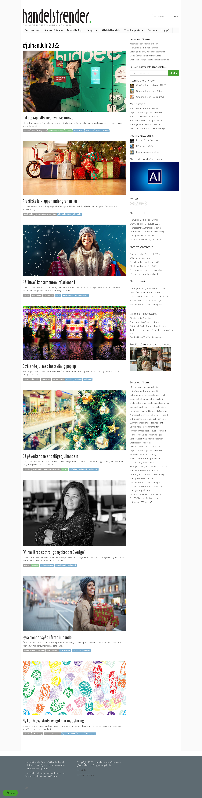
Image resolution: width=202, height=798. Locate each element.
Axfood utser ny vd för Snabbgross (146, 304)
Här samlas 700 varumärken (143, 502)
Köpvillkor (82, 770)
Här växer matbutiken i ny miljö (144, 47)
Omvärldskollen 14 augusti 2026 (151, 85)
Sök (176, 16)
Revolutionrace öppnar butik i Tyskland (148, 430)
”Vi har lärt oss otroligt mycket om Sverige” (54, 552)
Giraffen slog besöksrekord (142, 462)
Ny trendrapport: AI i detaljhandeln (149, 159)
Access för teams (53, 30)
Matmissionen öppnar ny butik (144, 43)
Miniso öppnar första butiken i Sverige (147, 128)
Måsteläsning (74, 30)
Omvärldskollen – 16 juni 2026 (150, 96)
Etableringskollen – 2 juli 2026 (143, 266)
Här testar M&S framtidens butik (145, 116)
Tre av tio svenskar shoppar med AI (146, 120)
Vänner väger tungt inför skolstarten (146, 438)
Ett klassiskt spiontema (147, 140)
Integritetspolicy (85, 774)
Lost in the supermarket (147, 151)
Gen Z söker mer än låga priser (144, 498)
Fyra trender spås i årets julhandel (48, 637)
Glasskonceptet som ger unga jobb (146, 270)
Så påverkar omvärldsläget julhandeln (50, 456)
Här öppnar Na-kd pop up (142, 235)
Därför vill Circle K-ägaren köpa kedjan (148, 326)
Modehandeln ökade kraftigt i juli (145, 454)
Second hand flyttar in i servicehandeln (148, 406)
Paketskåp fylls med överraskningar (49, 117)
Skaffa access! (32, 30)
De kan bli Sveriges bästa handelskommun (149, 59)
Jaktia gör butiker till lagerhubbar (145, 458)
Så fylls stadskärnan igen (141, 318)
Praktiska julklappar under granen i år (50, 201)
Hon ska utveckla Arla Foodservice (146, 486)
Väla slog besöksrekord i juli (142, 258)
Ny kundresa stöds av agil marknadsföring (53, 720)
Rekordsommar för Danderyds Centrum (149, 410)
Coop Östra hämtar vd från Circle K (146, 55)
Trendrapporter (133, 30)
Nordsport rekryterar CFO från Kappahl (149, 296)
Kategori (91, 30)
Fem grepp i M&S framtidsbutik (144, 322)
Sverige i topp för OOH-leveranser (146, 337)
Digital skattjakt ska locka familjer (145, 262)
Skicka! (174, 72)
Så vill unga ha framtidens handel (144, 274)
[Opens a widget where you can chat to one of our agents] (10, 793)
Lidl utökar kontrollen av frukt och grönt (148, 418)
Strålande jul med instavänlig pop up (49, 366)
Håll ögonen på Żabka (146, 146)
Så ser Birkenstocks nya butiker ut (146, 239)
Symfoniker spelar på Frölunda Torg (146, 422)
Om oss (151, 30)
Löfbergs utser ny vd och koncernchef (147, 51)
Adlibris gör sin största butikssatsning (147, 231)
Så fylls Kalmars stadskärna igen (144, 426)
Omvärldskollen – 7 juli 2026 (149, 90)
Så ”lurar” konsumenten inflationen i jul (51, 282)
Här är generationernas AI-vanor (145, 124)
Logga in (165, 30)
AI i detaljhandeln (110, 30)
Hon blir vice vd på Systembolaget (146, 300)
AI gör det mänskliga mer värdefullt (146, 112)
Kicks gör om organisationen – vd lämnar (148, 466)
